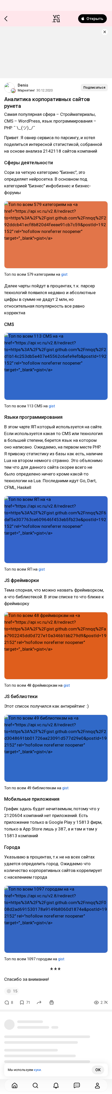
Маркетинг (26, 90)
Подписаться (94, 87)
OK (98, 1070)
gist (64, 274)
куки (37, 1070)
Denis (23, 85)
